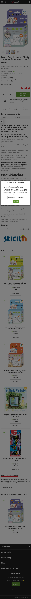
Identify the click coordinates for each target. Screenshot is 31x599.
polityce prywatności (14, 194)
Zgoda (16, 202)
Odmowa (21, 197)
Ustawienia (11, 197)
